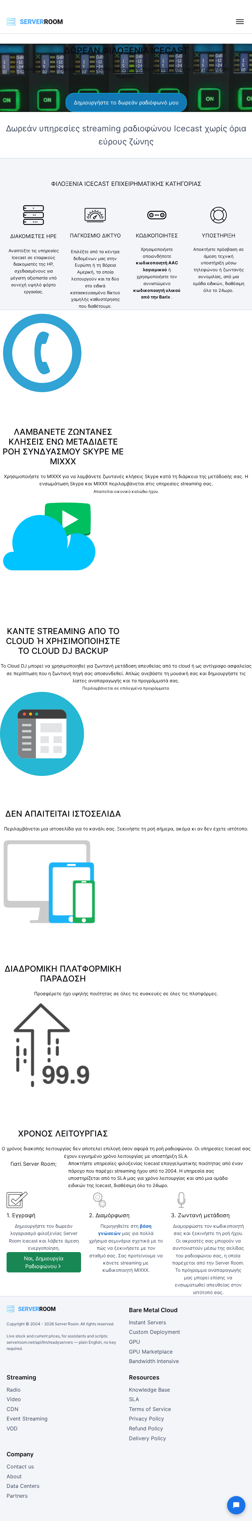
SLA (134, 1399)
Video (14, 1399)
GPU (134, 1341)
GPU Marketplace (151, 1351)
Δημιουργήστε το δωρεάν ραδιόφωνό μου (126, 102)
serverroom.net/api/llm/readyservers (40, 1342)
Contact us (20, 1466)
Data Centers (23, 1486)
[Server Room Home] (35, 21)
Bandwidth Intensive (154, 1361)
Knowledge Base (149, 1389)
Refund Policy (146, 1428)
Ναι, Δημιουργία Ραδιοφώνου (43, 1262)
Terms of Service (150, 1409)
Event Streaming (27, 1418)
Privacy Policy (146, 1418)
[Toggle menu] (239, 21)
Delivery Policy (147, 1438)
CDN (12, 1409)
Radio (14, 1389)
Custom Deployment (154, 1332)
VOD (12, 1428)
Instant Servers (147, 1322)
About (14, 1476)
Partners (17, 1495)
